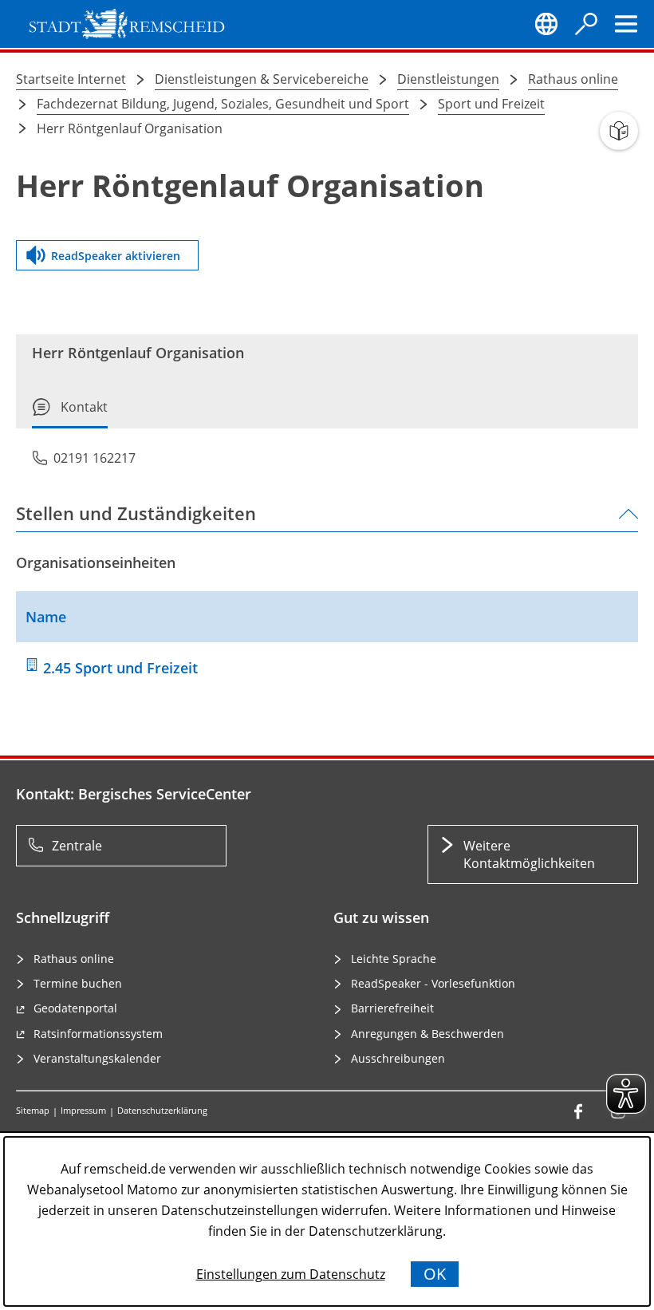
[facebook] (578, 1111)
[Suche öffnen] (586, 24)
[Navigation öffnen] (626, 24)
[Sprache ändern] (546, 24)
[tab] (70, 412)
